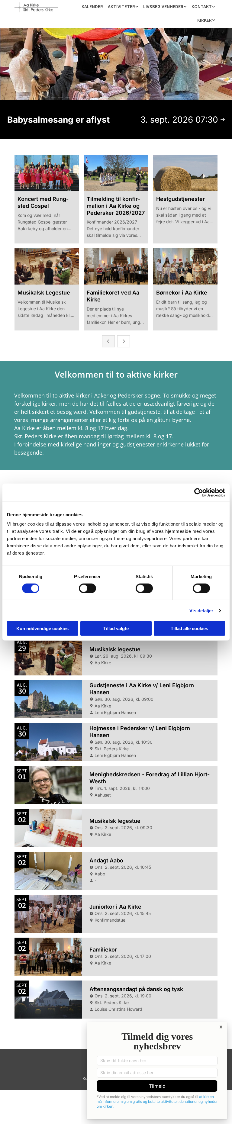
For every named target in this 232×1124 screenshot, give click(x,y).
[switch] (87, 588)
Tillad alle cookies (189, 628)
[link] (123, 7)
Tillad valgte (116, 628)
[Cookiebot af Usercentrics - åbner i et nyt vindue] (198, 492)
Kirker (204, 20)
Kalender (92, 6)
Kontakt (202, 6)
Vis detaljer (201, 610)
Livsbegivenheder (163, 6)
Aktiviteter (121, 6)
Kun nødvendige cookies (42, 628)
